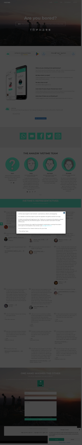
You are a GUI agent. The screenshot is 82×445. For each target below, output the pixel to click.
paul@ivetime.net (47, 225)
